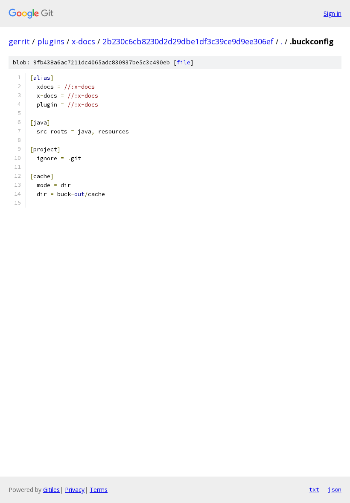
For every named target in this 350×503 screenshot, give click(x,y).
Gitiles (51, 490)
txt (314, 489)
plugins (50, 41)
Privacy (75, 490)
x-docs (83, 41)
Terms (99, 490)
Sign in (332, 13)
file (183, 62)
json (334, 489)
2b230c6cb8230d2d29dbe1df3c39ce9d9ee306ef (188, 41)
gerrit (19, 41)
